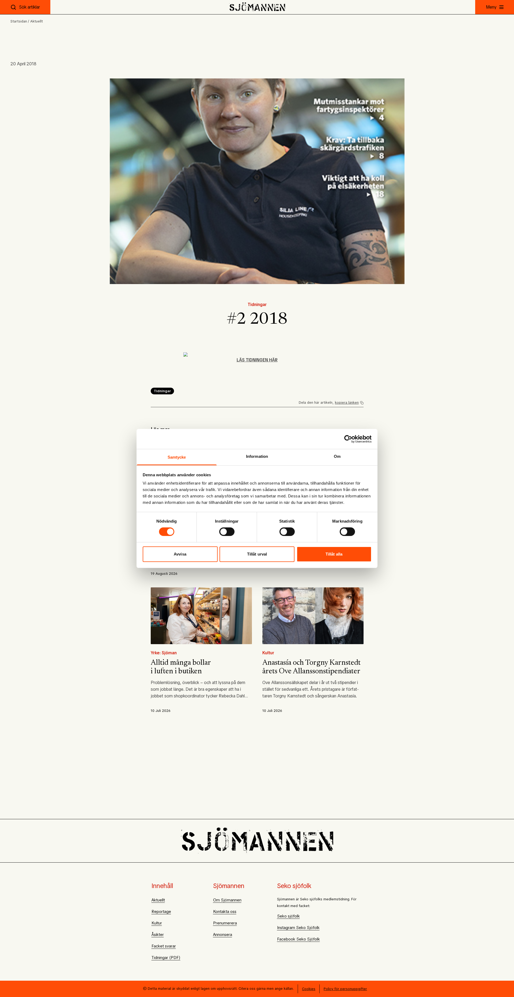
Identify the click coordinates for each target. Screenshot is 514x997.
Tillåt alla (334, 554)
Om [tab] (337, 456)
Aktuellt (36, 21)
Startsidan (18, 21)
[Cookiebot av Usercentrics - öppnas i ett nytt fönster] (348, 439)
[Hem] (257, 7)
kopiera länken (347, 402)
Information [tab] (257, 456)
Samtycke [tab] (177, 457)
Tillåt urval (257, 554)
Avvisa (180, 554)
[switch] (227, 531)
